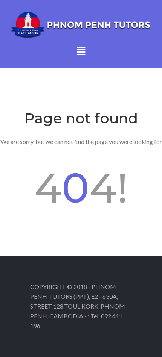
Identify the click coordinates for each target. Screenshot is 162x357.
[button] (81, 51)
